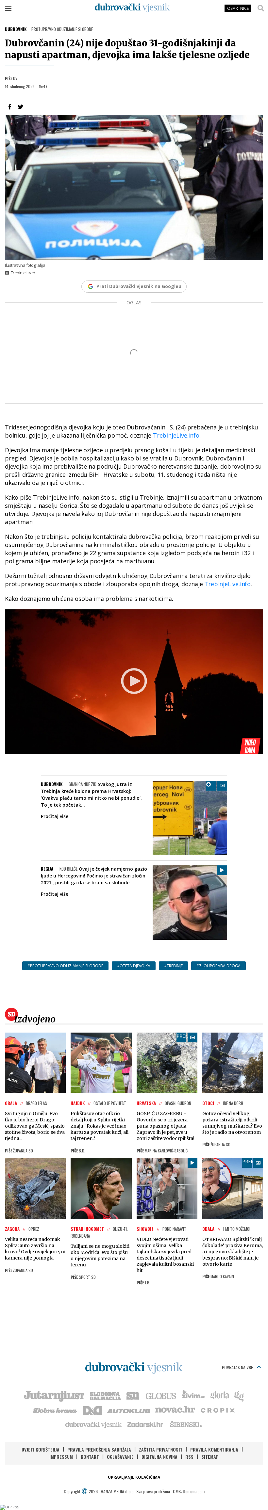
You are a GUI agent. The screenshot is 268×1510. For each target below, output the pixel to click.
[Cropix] (217, 1409)
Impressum (61, 1456)
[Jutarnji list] (53, 1395)
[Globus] (161, 1395)
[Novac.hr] (175, 1409)
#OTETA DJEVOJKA (133, 966)
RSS (189, 1456)
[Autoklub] (129, 1409)
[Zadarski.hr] (145, 1424)
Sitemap (210, 1456)
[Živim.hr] (193, 1395)
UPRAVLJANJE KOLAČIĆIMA (134, 1477)
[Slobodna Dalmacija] (105, 1395)
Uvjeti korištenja (40, 1449)
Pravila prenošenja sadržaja (99, 1449)
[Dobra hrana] (55, 1409)
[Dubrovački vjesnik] (94, 1424)
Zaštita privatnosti (160, 1449)
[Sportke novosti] (133, 1395)
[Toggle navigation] (8, 8)
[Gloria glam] (239, 1395)
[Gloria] (219, 1395)
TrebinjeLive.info (176, 435)
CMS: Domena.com (189, 1491)
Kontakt (90, 1456)
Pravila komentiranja (214, 1449)
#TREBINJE (173, 966)
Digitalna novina (159, 1456)
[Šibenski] (185, 1424)
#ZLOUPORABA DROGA (218, 966)
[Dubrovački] (132, 8)
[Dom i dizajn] (92, 1409)
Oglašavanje (120, 1456)
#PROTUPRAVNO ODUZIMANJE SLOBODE (65, 966)
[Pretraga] (260, 8)
